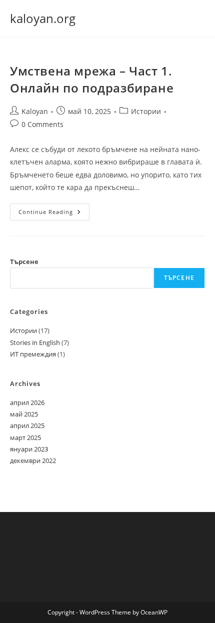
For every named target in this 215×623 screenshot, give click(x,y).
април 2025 (27, 425)
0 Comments (43, 124)
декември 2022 (33, 460)
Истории (146, 111)
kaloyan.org (43, 18)
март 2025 (25, 437)
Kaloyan (35, 111)
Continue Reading (54, 213)
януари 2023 (29, 449)
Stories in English (35, 342)
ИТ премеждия (33, 354)
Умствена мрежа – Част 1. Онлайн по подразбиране (92, 79)
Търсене (24, 261)
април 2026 (27, 402)
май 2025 (24, 414)
